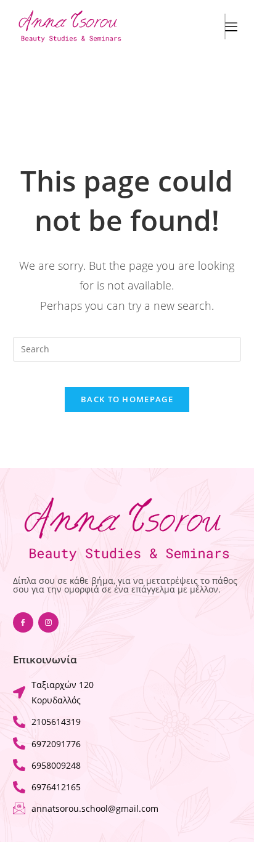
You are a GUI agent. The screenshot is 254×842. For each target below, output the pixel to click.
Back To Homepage (127, 399)
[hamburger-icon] (225, 26)
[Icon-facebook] (23, 622)
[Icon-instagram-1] (48, 622)
